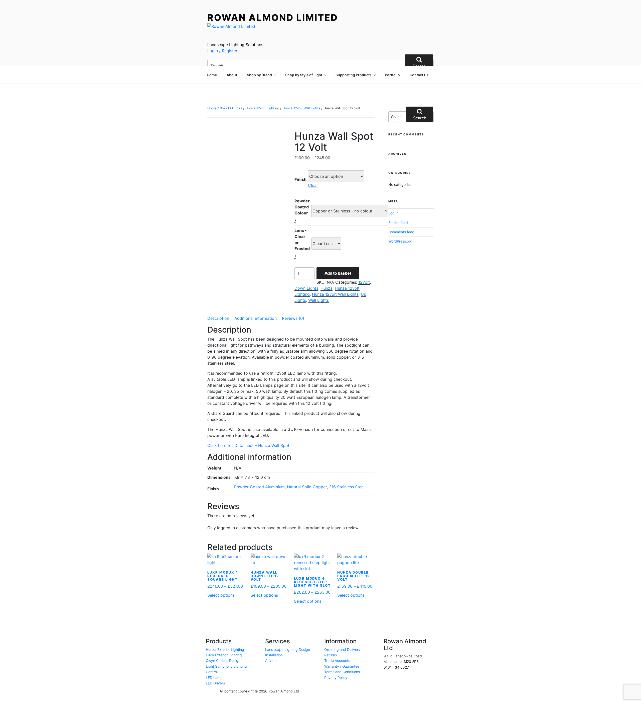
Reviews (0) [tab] (293, 318)
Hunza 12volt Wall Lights (301, 108)
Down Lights (306, 288)
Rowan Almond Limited (272, 17)
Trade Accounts (337, 660)
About (232, 75)
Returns (330, 655)
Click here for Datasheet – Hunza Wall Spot (248, 445)
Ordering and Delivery (342, 649)
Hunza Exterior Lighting (225, 649)
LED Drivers (215, 683)
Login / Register (222, 50)
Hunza (237, 108)
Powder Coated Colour (302, 206)
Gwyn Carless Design (223, 660)
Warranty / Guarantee (341, 666)
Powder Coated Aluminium (259, 486)
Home (212, 75)
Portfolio (392, 75)
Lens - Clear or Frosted (302, 239)
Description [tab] (218, 318)
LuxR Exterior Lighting (224, 655)
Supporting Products (354, 75)
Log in (393, 213)
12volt (364, 282)
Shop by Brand (259, 75)
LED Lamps (215, 677)
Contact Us (419, 75)
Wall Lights (318, 300)
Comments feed (401, 232)
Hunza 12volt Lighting (262, 108)
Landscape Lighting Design (287, 649)
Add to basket (338, 273)
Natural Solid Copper (307, 486)
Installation (274, 655)
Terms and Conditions (342, 672)
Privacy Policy (335, 677)
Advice (270, 660)
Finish (300, 179)
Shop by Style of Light (303, 75)
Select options (221, 595)
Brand (224, 108)
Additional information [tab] (255, 318)
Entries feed (398, 222)
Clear (313, 185)
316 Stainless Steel (347, 486)
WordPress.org (400, 241)
